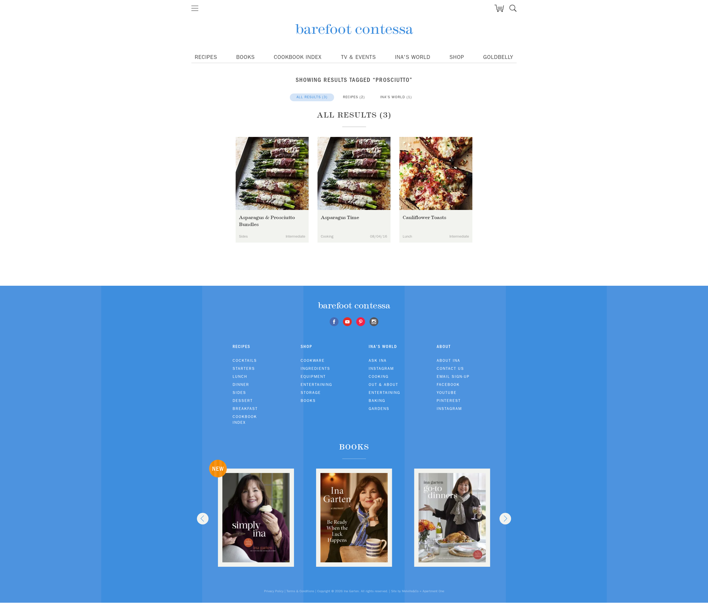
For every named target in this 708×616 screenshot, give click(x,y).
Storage (311, 392)
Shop (456, 57)
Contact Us (450, 368)
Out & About (383, 384)
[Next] (505, 518)
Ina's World (412, 57)
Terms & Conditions (300, 591)
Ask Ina (378, 360)
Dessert (243, 400)
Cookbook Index (298, 57)
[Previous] (203, 518)
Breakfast (245, 408)
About (444, 346)
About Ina (448, 360)
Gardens (379, 408)
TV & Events (358, 57)
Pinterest (449, 400)
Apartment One (433, 591)
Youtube (447, 392)
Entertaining (316, 384)
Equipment (313, 376)
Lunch (240, 376)
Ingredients (315, 368)
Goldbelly (498, 57)
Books (245, 57)
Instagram (381, 368)
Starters (244, 368)
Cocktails (245, 360)
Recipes (206, 57)
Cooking (379, 376)
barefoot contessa (354, 29)
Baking (377, 400)
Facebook (448, 384)
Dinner (241, 384)
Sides (239, 392)
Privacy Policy (273, 591)
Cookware (313, 360)
